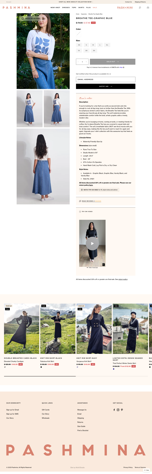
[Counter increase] (86, 61)
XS (79, 45)
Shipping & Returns (140, 2)
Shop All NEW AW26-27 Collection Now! (75, 2)
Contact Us (128, 2)
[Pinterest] (122, 410)
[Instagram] (118, 410)
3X (94, 50)
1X (79, 50)
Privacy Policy (128, 467)
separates (84, 14)
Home (77, 14)
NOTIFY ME (103, 86)
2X (87, 50)
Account (8, 2)
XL (107, 45)
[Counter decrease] (78, 61)
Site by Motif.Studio (77, 467)
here (91, 185)
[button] (139, 7)
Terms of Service (140, 467)
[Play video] (92, 243)
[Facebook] (114, 410)
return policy (123, 279)
